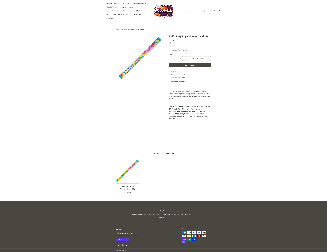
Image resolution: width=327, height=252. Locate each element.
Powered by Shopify (122, 250)
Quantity (171, 54)
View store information (177, 81)
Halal (122, 29)
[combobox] (193, 10)
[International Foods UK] (163, 11)
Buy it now (189, 65)
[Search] (187, 10)
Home (117, 29)
